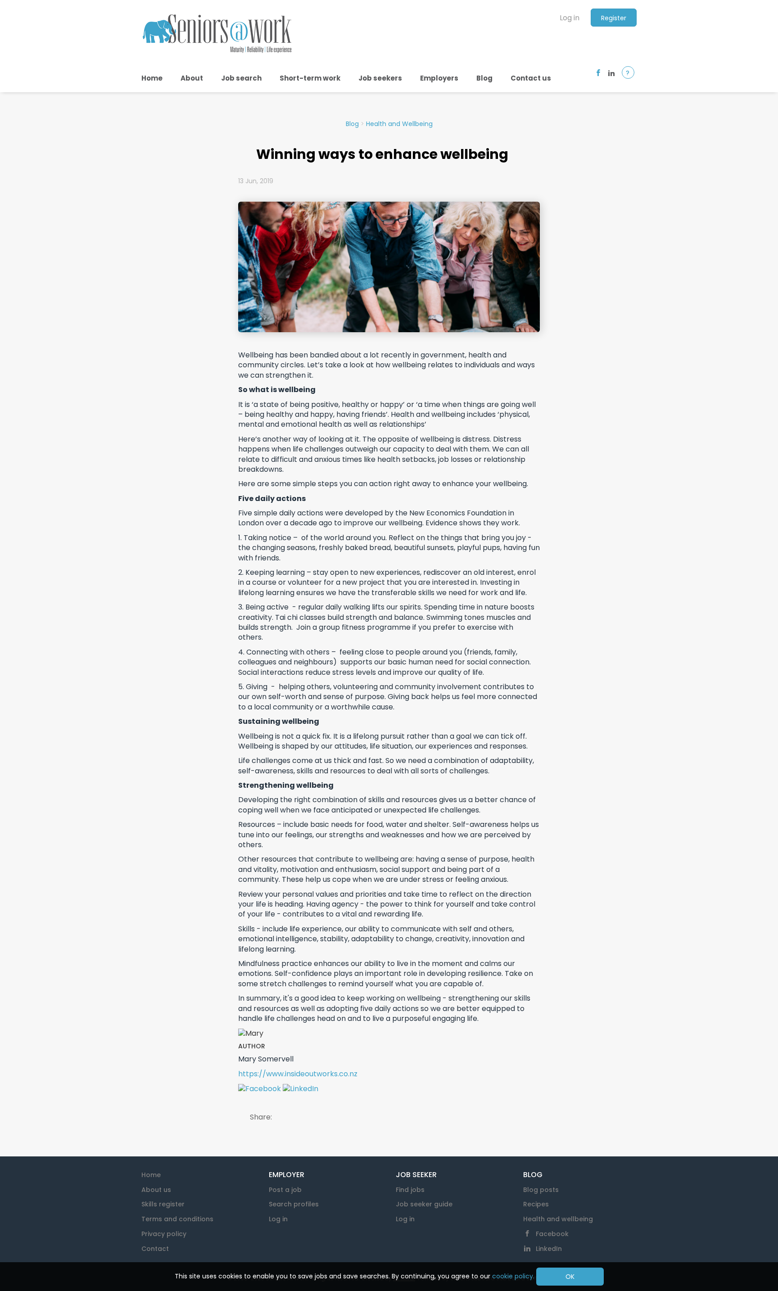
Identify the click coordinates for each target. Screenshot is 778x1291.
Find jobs (410, 1189)
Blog (352, 123)
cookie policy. (513, 1276)
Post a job (285, 1189)
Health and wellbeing (558, 1218)
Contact (155, 1248)
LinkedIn (549, 1248)
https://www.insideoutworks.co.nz (297, 1074)
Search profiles (294, 1204)
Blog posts (541, 1189)
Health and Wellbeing (399, 123)
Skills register (163, 1204)
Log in (569, 18)
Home (151, 1174)
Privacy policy (163, 1233)
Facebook (552, 1233)
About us (156, 1189)
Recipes (536, 1204)
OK (569, 1276)
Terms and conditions (177, 1218)
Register (613, 18)
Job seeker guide (424, 1204)
